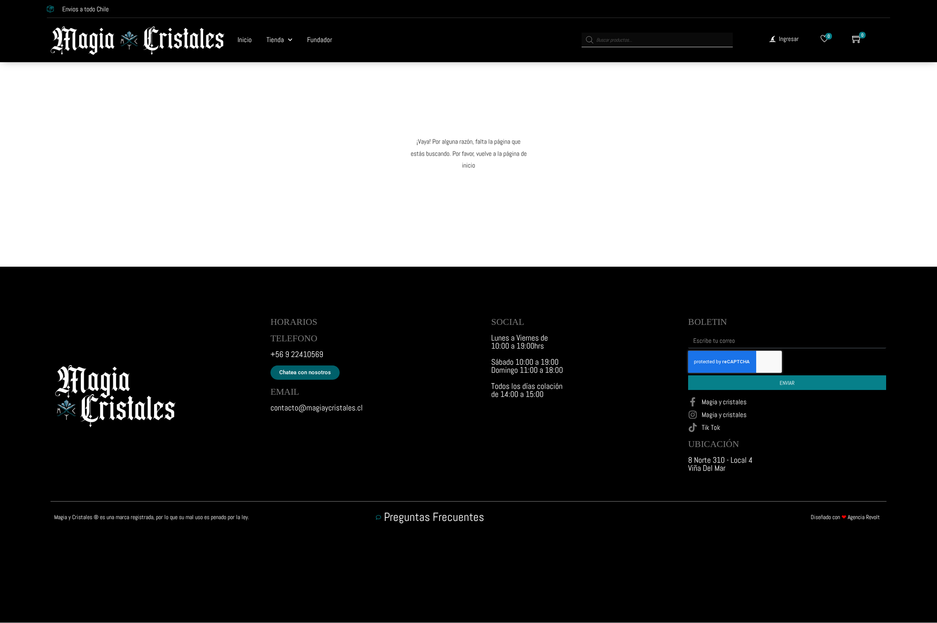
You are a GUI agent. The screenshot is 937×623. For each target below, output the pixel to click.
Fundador (319, 39)
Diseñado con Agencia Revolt (845, 517)
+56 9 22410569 (296, 354)
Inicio (245, 39)
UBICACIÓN (713, 444)
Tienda (275, 39)
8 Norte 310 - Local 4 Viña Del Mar (720, 464)
